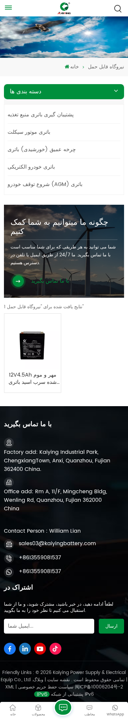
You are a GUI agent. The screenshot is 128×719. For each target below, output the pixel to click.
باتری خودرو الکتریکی (31, 167)
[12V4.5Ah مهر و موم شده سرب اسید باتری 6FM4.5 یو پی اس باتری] (32, 342)
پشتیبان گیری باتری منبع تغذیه (41, 114)
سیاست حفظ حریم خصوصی (46, 687)
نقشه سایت (58, 680)
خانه (74, 67)
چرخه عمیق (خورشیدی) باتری (42, 149)
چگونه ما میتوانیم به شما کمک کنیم (59, 227)
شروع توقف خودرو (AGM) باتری (45, 184)
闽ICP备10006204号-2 (99, 687)
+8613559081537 (40, 557)
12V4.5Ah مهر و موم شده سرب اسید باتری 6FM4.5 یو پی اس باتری (32, 378)
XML (9, 687)
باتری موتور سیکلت (29, 132)
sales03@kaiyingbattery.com (57, 543)
